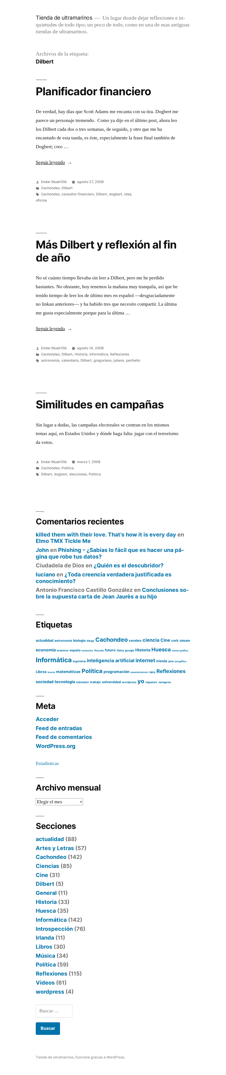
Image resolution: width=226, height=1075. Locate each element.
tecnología (65, 681)
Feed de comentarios (64, 737)
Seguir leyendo (54, 162)
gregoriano (102, 360)
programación (117, 671)
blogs (90, 640)
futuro (110, 650)
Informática (98, 354)
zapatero (151, 682)
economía (46, 649)
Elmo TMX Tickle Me (63, 541)
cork (175, 641)
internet (145, 660)
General (46, 893)
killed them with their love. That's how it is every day (106, 534)
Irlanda (45, 937)
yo (140, 681)
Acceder (47, 719)
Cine (165, 640)
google (129, 650)
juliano (118, 360)
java (171, 661)
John (42, 550)
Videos (45, 982)
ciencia (151, 640)
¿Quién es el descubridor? (129, 565)
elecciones (78, 474)
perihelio (133, 360)
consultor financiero (78, 194)
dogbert (115, 194)
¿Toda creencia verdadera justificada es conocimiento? (103, 577)
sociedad (44, 681)
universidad (111, 682)
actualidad (44, 640)
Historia (81, 354)
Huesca (161, 649)
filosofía (99, 650)
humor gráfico (180, 650)
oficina (41, 200)
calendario (70, 360)
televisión (82, 682)
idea (127, 194)
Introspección (54, 928)
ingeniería (79, 661)
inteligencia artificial (110, 660)
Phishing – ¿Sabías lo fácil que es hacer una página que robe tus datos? (110, 553)
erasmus (62, 650)
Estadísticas (47, 763)
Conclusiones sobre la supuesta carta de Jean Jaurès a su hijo (112, 593)
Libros (41, 671)
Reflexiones (119, 354)
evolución (87, 650)
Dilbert (67, 188)
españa (75, 650)
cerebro (135, 641)
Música (45, 955)
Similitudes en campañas (100, 404)
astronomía (50, 360)
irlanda (161, 661)
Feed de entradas (59, 728)
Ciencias (47, 866)
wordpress (129, 682)
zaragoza (164, 682)
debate (185, 640)
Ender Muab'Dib (54, 182)
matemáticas (68, 671)
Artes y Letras (55, 848)
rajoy (152, 672)
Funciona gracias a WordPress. (100, 1057)
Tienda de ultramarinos (64, 17)
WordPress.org (55, 746)
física (120, 650)
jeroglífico (180, 661)
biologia (79, 641)
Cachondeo (50, 188)
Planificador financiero (93, 91)
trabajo (95, 682)
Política (68, 468)
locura (51, 672)
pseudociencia (139, 672)
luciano (45, 574)
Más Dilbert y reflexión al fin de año (106, 251)
